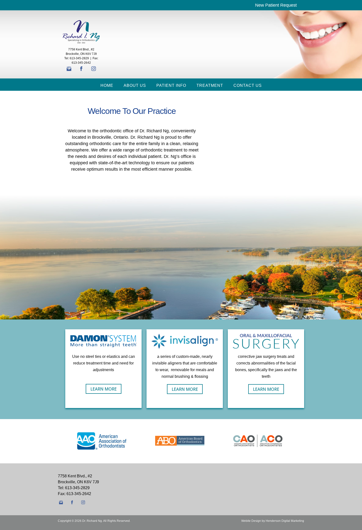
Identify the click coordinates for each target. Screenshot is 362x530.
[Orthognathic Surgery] (266, 388)
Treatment (210, 85)
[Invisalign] (185, 388)
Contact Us (247, 85)
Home (106, 85)
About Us (135, 85)
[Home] (81, 31)
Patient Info (171, 85)
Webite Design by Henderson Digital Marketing (272, 521)
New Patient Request (276, 5)
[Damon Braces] (103, 388)
